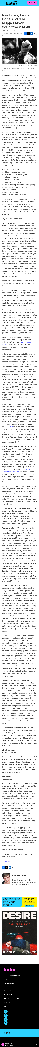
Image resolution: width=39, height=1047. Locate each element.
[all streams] (36, 1044)
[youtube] (6, 1023)
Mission (6, 979)
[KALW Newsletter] (19, 902)
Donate (33, 3)
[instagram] (6, 1015)
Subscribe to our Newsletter (12, 999)
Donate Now (7, 987)
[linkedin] (6, 1019)
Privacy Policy (8, 991)
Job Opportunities (9, 983)
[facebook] (6, 1012)
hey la (10, 427)
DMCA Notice (8, 1006)
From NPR (7, 861)
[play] (3, 1045)
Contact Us (7, 1003)
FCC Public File (8, 995)
